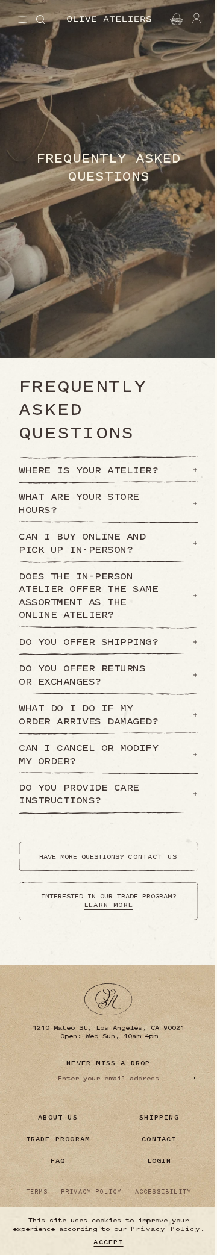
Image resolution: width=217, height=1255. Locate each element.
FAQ (58, 1160)
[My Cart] (175, 19)
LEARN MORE (108, 904)
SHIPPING (159, 1117)
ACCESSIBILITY (163, 1191)
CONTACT (159, 1139)
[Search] (40, 20)
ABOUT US (58, 1117)
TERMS (37, 1191)
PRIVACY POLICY (91, 1191)
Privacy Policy (165, 1228)
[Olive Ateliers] (109, 19)
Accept (108, 1242)
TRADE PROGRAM (58, 1139)
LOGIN (159, 1160)
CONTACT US (152, 856)
